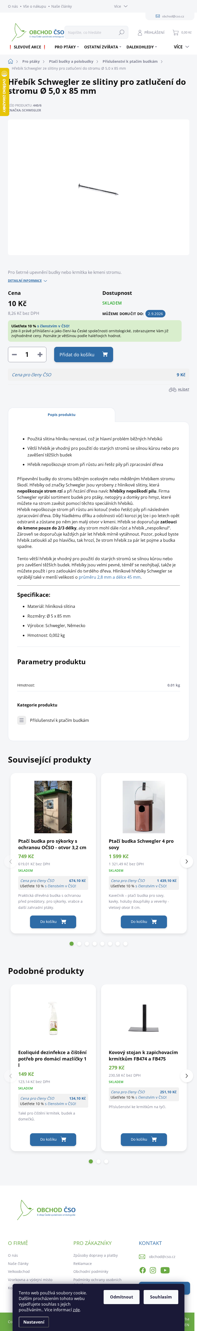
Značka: (24, 110)
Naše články (61, 6)
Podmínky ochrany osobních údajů (97, 1282)
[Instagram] (153, 1269)
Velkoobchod (19, 1271)
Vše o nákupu (34, 6)
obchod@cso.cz (162, 1256)
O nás (13, 6)
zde (76, 1310)
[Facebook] (142, 1269)
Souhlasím (161, 1297)
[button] (71, 944)
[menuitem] (29, 47)
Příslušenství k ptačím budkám (59, 720)
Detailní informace (25, 281)
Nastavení (33, 1322)
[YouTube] (165, 1269)
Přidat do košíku (77, 354)
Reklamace (82, 1263)
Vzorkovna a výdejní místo (30, 1279)
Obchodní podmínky (90, 1271)
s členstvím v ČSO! (53, 326)
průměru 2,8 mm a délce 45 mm (110, 577)
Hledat (121, 32)
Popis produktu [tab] (61, 414)
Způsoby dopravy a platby (95, 1255)
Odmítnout (121, 1297)
